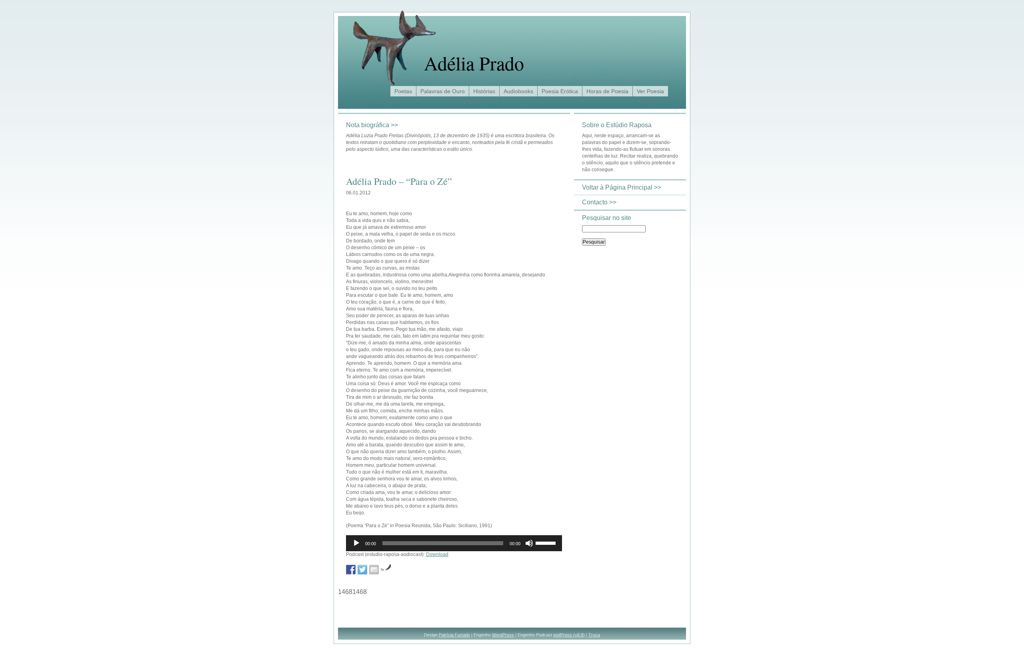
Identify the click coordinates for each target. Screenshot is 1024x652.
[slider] (547, 542)
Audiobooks (518, 91)
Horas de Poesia (607, 91)
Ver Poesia (650, 91)
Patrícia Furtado (454, 634)
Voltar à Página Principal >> (621, 187)
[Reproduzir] (356, 543)
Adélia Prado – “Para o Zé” (399, 181)
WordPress (503, 634)
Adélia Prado (474, 63)
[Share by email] (374, 569)
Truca (594, 634)
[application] (454, 543)
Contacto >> (599, 202)
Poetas (403, 91)
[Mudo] (529, 543)
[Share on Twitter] (362, 569)
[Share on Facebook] (351, 569)
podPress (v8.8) (569, 634)
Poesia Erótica (560, 91)
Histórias (484, 91)
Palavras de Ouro (442, 91)
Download (437, 554)
